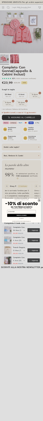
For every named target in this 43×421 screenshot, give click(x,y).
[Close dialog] (39, 200)
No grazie (21, 218)
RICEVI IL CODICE (22, 215)
